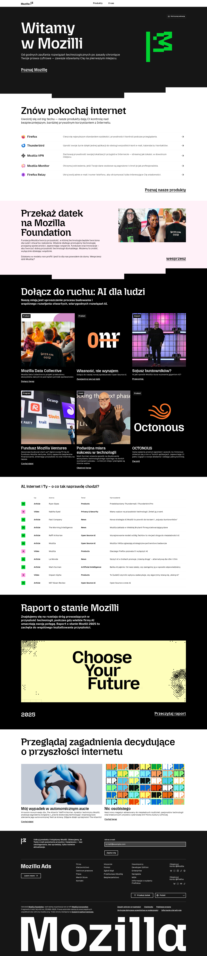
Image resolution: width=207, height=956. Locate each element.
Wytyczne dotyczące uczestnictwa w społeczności (137, 910)
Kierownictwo (82, 867)
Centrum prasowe (84, 871)
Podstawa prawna (163, 907)
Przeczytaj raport (170, 713)
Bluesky (171, 870)
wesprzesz (176, 258)
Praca (78, 874)
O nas (111, 3)
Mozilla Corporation (80, 907)
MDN (134, 877)
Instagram (174, 870)
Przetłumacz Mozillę (113, 874)
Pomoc (107, 867)
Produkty (98, 3)
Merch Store (81, 877)
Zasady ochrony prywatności (129, 907)
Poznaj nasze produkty (165, 190)
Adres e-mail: (109, 840)
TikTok (181, 870)
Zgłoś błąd (109, 871)
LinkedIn (177, 870)
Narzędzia (136, 874)
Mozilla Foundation (36, 907)
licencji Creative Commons (82, 912)
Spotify (184, 870)
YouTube (181, 883)
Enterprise (137, 871)
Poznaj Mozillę (34, 70)
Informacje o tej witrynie (171, 910)
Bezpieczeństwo (111, 877)
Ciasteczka (148, 907)
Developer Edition (140, 867)
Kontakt (79, 881)
